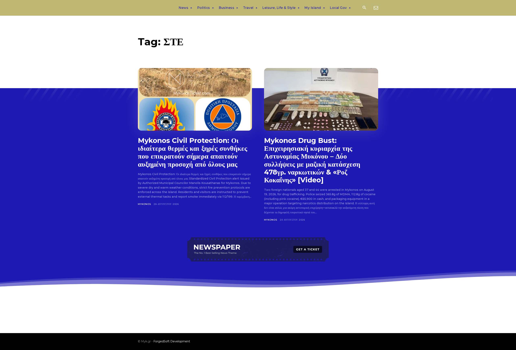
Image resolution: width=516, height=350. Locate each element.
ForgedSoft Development (171, 341)
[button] (364, 8)
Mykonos (144, 204)
